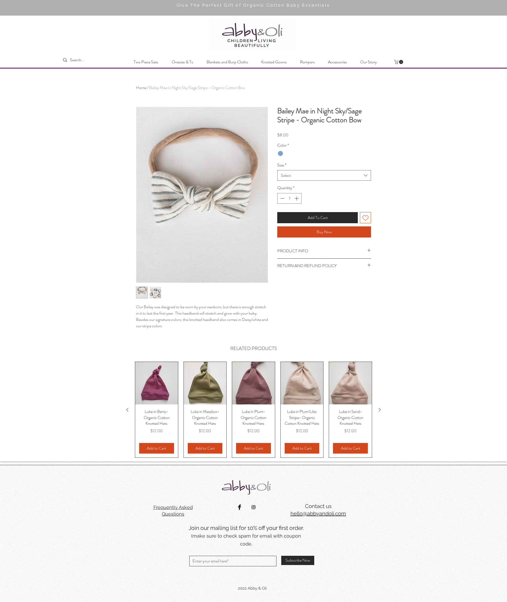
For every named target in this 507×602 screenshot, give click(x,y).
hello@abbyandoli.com (318, 513)
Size (281, 165)
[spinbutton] (289, 198)
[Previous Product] (127, 410)
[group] (253, 409)
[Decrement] (281, 198)
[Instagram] (253, 507)
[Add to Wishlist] (365, 217)
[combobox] (324, 175)
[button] (399, 62)
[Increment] (297, 198)
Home (141, 88)
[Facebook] (239, 507)
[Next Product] (380, 410)
